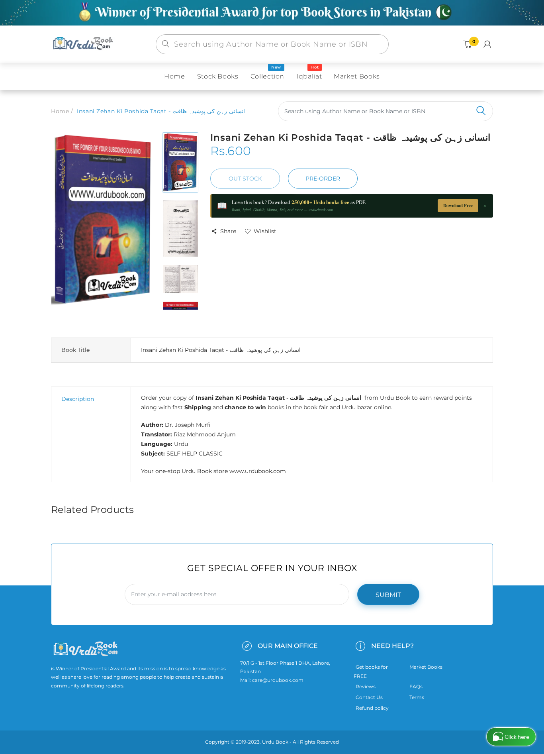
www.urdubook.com (257, 471)
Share (228, 231)
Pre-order (322, 178)
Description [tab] (77, 399)
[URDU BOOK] (84, 43)
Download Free (458, 205)
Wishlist (265, 231)
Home (60, 111)
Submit (388, 595)
